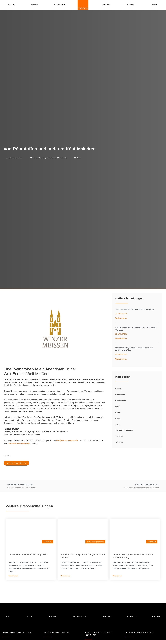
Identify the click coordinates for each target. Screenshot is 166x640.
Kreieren (34, 5)
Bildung (118, 389)
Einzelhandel (120, 395)
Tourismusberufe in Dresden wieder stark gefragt (134, 309)
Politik (117, 418)
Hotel (117, 407)
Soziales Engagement (124, 430)
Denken (11, 5)
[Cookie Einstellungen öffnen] (5, 637)
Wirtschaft (119, 442)
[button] (64, 455)
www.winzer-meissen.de (19, 443)
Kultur (117, 412)
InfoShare (106, 5)
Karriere (130, 5)
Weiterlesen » (121, 318)
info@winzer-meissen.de (67, 440)
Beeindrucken (59, 5)
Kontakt (154, 5)
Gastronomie (120, 401)
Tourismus (119, 436)
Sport (117, 424)
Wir (7, 616)
